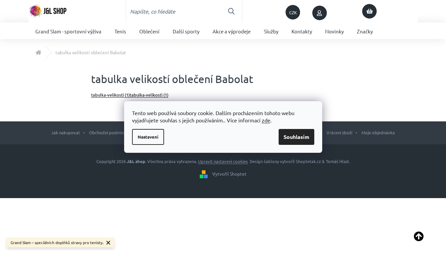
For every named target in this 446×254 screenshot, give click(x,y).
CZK (293, 12)
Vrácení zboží (339, 132)
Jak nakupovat (65, 132)
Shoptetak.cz (308, 161)
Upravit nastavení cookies (223, 161)
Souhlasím (296, 136)
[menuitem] (68, 30)
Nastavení (148, 137)
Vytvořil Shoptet (229, 173)
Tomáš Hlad (337, 161)
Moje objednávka (378, 132)
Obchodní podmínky (108, 132)
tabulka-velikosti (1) (110, 95)
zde (266, 120)
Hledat (231, 11)
